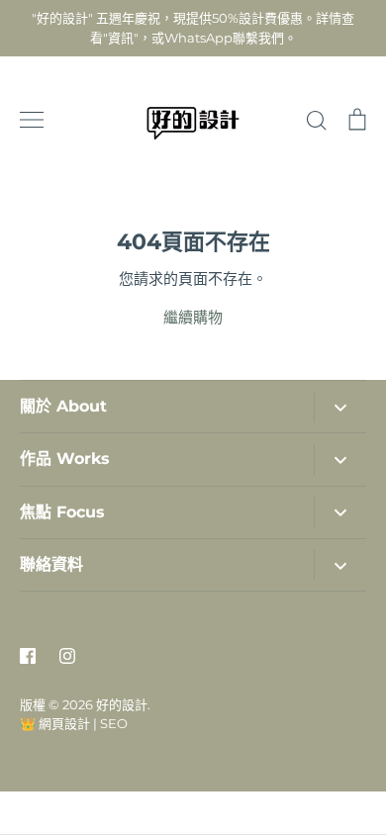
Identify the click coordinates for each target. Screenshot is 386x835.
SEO (114, 723)
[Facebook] (28, 656)
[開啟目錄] (340, 407)
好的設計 (121, 704)
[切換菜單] (31, 119)
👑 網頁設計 (55, 723)
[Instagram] (67, 656)
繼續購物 (193, 317)
